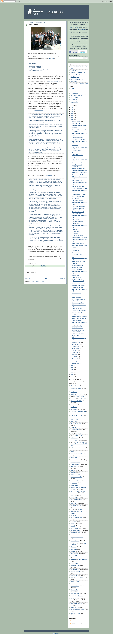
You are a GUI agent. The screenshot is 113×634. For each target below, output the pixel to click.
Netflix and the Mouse (77, 308)
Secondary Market (76, 150)
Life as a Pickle (74, 569)
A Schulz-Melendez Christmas (79, 168)
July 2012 (74, 350)
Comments (74, 623)
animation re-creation (76, 571)
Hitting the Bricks (76, 277)
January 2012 (75, 363)
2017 (72, 109)
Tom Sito (73, 583)
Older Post (62, 278)
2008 (72, 372)
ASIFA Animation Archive (77, 79)
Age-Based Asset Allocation (79, 194)
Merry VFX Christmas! (77, 157)
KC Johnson (81, 29)
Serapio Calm (74, 404)
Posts (73, 620)
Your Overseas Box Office (78, 175)
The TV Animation (76, 293)
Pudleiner (75, 563)
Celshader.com (74, 466)
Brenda (74, 152)
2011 (72, 365)
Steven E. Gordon (75, 462)
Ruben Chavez (74, 421)
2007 (72, 374)
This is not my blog (75, 532)
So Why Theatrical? (77, 162)
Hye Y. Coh (79, 435)
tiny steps (51, 58)
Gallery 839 (73, 91)
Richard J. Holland (75, 474)
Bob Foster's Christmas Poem (79, 172)
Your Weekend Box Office (78, 139)
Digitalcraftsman (83, 559)
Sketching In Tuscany (76, 603)
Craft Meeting (74, 89)
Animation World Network (77, 74)
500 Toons (73, 547)
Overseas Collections (77, 221)
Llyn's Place (74, 483)
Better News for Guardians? (79, 186)
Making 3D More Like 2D (78, 285)
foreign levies (74, 99)
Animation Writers (75, 530)
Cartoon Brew (74, 81)
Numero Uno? (75, 295)
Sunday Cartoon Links (77, 328)
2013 (72, 117)
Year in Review (33, 25)
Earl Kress (80, 509)
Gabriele (73, 551)
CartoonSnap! (74, 438)
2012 (72, 120)
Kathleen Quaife (75, 565)
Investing (74, 127)
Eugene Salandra (75, 581)
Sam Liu (73, 523)
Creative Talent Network (77, 555)
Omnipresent (75, 233)
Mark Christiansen (75, 429)
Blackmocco (74, 409)
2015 (72, 113)
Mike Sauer (78, 31)
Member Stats (74, 93)
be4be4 (72, 495)
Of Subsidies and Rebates (78, 283)
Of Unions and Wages (77, 235)
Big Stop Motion (76, 336)
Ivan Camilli (74, 407)
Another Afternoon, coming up (79, 316)
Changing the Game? (77, 297)
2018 (72, 107)
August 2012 (75, 348)
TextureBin (73, 559)
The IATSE (73, 70)
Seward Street (74, 480)
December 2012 (76, 121)
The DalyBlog (74, 440)
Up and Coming (76, 231)
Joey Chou (73, 427)
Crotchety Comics (75, 613)
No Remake (75, 145)
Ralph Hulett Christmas (76, 95)
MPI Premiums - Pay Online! (79, 237)
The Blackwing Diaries (76, 517)
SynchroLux (74, 503)
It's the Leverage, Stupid (78, 303)
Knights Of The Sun (76, 423)
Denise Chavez (74, 419)
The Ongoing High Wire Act (79, 310)
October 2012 (75, 344)
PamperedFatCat (75, 593)
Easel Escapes (74, 553)
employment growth (53, 81)
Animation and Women (78, 243)
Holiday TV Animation (77, 155)
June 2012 (75, 352)
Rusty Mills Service (77, 267)
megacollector (74, 102)
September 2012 (76, 346)
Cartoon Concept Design (77, 447)
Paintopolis (73, 598)
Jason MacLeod (74, 27)
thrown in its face (39, 110)
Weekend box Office (77, 180)
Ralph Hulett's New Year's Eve (79, 125)
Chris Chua (78, 433)
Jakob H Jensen (75, 485)
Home (45, 278)
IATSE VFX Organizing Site (78, 72)
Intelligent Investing (77, 326)
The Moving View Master (78, 206)
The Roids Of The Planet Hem (78, 411)
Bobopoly (73, 526)
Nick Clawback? (76, 198)
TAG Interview (74, 97)
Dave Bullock (84, 398)
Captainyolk (74, 394)
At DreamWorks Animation (78, 196)
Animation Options (75, 459)
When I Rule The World (76, 401)
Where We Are (75, 219)
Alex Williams (74, 607)
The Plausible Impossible (77, 537)
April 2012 (74, 356)
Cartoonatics (74, 575)
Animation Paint (80, 442)
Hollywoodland (74, 528)
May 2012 (74, 354)
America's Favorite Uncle (77, 577)
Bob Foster (73, 451)
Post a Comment (31, 272)
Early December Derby (78, 333)
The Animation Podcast (76, 499)
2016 (72, 111)
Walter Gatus (74, 457)
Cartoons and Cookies (76, 477)
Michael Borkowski (79, 396)
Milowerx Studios (75, 541)
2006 (72, 376)
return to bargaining (49, 175)
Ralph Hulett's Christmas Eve (79, 170)
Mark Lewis (73, 521)
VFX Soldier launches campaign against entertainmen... (77, 254)
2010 (72, 368)
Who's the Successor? (77, 137)
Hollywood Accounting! (78, 200)
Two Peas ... (75, 229)
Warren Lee (73, 515)
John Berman (74, 392)
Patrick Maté (74, 534)
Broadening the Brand (77, 265)
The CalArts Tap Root (77, 287)
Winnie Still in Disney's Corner (79, 188)
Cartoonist (80, 596)
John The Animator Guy (77, 415)
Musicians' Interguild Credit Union (79, 83)
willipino (73, 470)
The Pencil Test (75, 586)
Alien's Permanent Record (77, 609)
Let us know (71, 381)
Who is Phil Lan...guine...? (77, 511)
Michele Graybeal (75, 464)
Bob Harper (73, 472)
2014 (72, 115)
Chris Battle (74, 385)
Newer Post (28, 278)
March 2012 (75, 359)
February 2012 (76, 361)
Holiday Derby (75, 223)
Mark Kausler (74, 497)
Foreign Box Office (77, 269)
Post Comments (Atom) (38, 281)
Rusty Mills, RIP (76, 275)
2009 (72, 370)
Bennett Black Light (76, 388)
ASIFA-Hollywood (75, 77)
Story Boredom (74, 590)
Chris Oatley (74, 549)
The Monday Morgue (76, 505)
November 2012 (76, 342)
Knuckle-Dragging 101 (76, 453)
